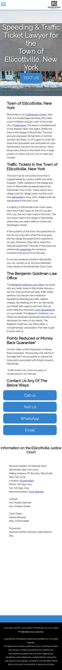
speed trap (25, 249)
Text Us (29, 407)
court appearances (45, 309)
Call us (30, 395)
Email (30, 430)
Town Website (36, 491)
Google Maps (26, 480)
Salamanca (20, 125)
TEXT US (31, 78)
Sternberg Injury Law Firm (32, 631)
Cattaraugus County (36, 114)
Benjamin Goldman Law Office (28, 284)
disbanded (17, 197)
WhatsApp (29, 418)
